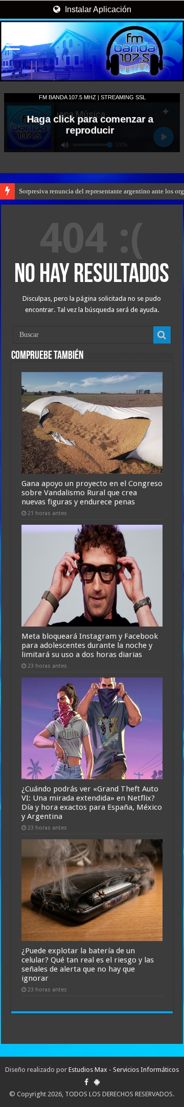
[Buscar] (162, 335)
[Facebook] (86, 1082)
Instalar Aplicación (97, 9)
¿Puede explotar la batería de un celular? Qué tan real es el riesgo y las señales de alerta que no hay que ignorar (87, 964)
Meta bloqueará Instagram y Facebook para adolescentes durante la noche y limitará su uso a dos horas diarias (89, 645)
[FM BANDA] (92, 51)
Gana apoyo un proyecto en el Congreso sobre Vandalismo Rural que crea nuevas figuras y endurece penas (92, 492)
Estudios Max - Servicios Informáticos (123, 1069)
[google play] (97, 1082)
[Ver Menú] (13, 46)
